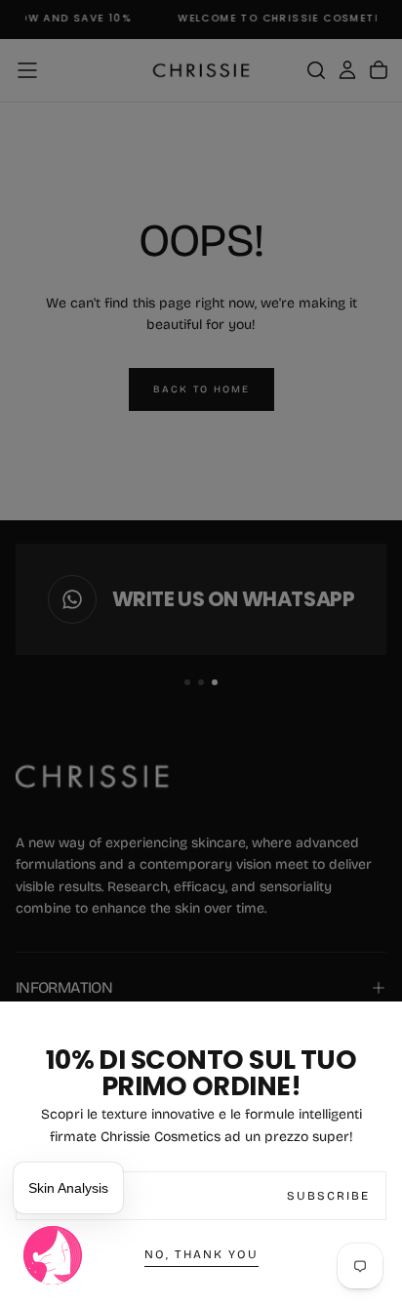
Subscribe (328, 1196)
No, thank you (201, 1254)
